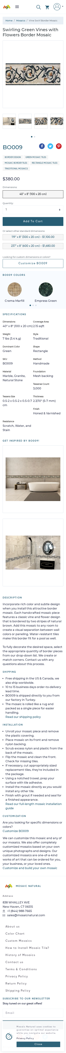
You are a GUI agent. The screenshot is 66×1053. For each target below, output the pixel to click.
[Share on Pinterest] (59, 146)
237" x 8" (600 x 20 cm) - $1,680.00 (33, 246)
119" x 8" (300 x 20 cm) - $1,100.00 (33, 237)
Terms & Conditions (21, 969)
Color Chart (15, 933)
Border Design (13, 157)
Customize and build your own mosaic (30, 868)
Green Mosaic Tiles (36, 157)
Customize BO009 (33, 263)
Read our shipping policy (23, 717)
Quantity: (8, 203)
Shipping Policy (17, 990)
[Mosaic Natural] (7, 8)
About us (12, 926)
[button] (38, 7)
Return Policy (16, 983)
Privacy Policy (16, 976)
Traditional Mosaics (16, 169)
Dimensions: (10, 187)
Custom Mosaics (18, 941)
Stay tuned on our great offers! (22, 1003)
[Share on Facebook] (42, 146)
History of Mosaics (20, 955)
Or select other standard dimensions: (24, 231)
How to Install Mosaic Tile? (27, 948)
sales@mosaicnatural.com (26, 915)
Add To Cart (33, 221)
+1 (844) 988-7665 (19, 911)
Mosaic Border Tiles (16, 163)
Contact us (14, 962)
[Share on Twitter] (50, 146)
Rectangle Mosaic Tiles (44, 163)
